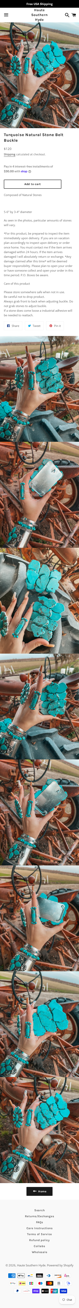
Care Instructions (39, 1228)
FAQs (39, 1222)
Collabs (39, 1246)
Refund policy (39, 1240)
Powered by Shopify (60, 1265)
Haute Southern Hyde (39, 15)
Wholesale (39, 1252)
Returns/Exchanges (39, 1216)
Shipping (9, 154)
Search (39, 1210)
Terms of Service (39, 1234)
